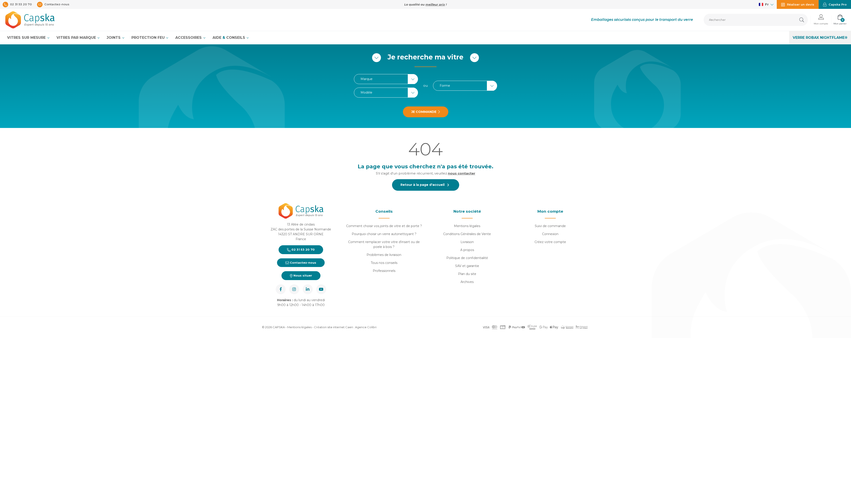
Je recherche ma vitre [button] (425, 57)
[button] (821, 20)
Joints (114, 37)
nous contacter (461, 173)
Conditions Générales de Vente (467, 234)
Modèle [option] (366, 92)
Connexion (550, 234)
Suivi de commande (550, 226)
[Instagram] (294, 289)
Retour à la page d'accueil (425, 185)
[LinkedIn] (308, 289)
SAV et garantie (467, 266)
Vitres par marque (77, 37)
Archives (467, 282)
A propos (467, 250)
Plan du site (467, 274)
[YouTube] (321, 289)
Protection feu (148, 37)
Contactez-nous (302, 262)
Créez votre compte (550, 242)
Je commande (423, 112)
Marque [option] (367, 79)
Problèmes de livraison (384, 255)
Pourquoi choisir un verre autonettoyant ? (384, 234)
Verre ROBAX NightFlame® (820, 37)
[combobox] (386, 79)
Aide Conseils (229, 37)
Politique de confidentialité (467, 258)
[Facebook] (281, 289)
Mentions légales (467, 226)
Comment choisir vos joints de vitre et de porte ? (384, 226)
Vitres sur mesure (27, 37)
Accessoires (189, 37)
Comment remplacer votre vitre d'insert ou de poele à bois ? (384, 244)
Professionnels (384, 271)
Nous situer (302, 275)
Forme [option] (445, 86)
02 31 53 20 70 (303, 249)
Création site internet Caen (334, 327)
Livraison (467, 242)
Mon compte (550, 211)
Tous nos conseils (384, 263)
